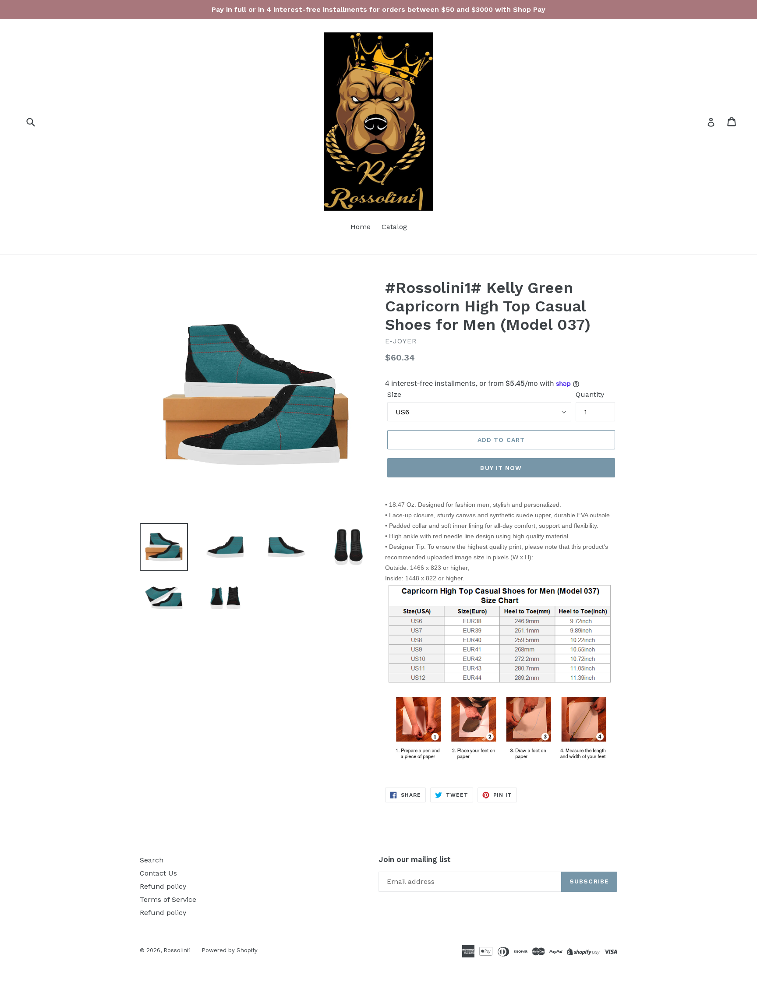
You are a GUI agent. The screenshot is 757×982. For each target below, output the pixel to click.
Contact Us (158, 873)
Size (394, 394)
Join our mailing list (414, 859)
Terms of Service (168, 899)
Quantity (590, 394)
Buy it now (501, 467)
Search (151, 860)
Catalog (394, 227)
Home (360, 227)
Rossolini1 (177, 950)
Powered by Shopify (230, 950)
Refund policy (163, 886)
